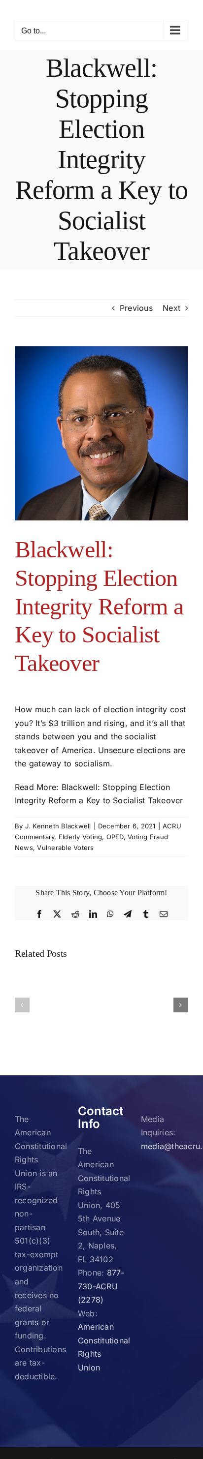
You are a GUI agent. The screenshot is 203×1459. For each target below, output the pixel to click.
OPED (115, 837)
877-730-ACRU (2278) (101, 1286)
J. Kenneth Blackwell (58, 826)
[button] (22, 1005)
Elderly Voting (80, 837)
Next (171, 308)
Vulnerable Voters (65, 847)
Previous (136, 308)
